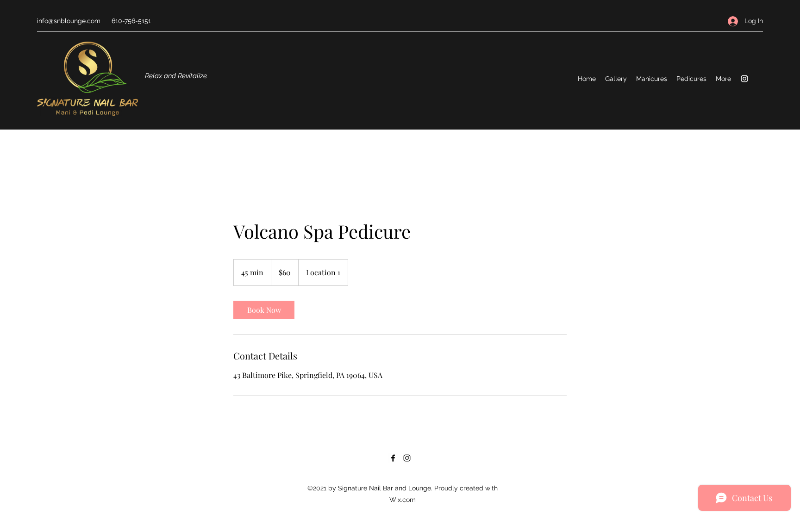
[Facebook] (393, 458)
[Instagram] (744, 78)
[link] (263, 310)
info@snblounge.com (68, 21)
